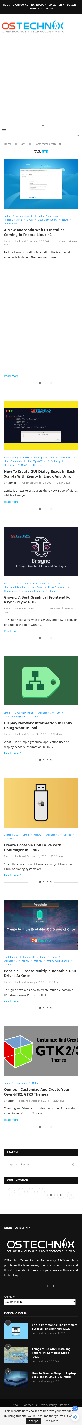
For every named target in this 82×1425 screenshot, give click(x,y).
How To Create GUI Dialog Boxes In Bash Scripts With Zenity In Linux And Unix (39, 474)
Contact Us (36, 8)
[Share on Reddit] (40, 383)
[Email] (51, 1195)
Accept (33, 1421)
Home (6, 4)
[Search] (78, 134)
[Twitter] (21, 1195)
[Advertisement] (41, 82)
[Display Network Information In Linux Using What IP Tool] (41, 680)
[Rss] (70, 1195)
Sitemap (64, 1405)
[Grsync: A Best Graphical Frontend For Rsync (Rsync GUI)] (41, 551)
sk (8, 241)
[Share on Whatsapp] (43, 383)
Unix (61, 4)
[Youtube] (41, 1195)
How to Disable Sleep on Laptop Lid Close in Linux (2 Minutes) (54, 1375)
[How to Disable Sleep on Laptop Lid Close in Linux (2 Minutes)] (16, 1379)
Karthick (11, 482)
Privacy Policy (48, 1405)
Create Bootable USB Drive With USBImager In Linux (32, 847)
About (49, 8)
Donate (71, 4)
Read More (51, 1421)
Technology (38, 4)
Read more (11, 376)
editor (10, 1100)
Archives (9, 1297)
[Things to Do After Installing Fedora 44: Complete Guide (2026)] (16, 1355)
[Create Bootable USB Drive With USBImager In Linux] (41, 803)
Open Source (20, 4)
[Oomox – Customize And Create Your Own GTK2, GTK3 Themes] (41, 1051)
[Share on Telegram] (47, 383)
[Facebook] (12, 1195)
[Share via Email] (51, 383)
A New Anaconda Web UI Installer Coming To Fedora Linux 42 (34, 232)
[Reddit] (61, 1195)
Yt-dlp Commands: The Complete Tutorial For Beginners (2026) (54, 1327)
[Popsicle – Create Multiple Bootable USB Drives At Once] (41, 925)
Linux (52, 4)
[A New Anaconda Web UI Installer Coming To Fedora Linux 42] (41, 184)
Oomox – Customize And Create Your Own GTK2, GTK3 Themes (37, 1092)
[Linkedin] (31, 1195)
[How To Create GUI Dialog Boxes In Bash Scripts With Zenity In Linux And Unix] (41, 425)
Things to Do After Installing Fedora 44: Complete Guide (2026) (51, 1353)
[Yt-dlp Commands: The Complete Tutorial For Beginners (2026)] (16, 1331)
